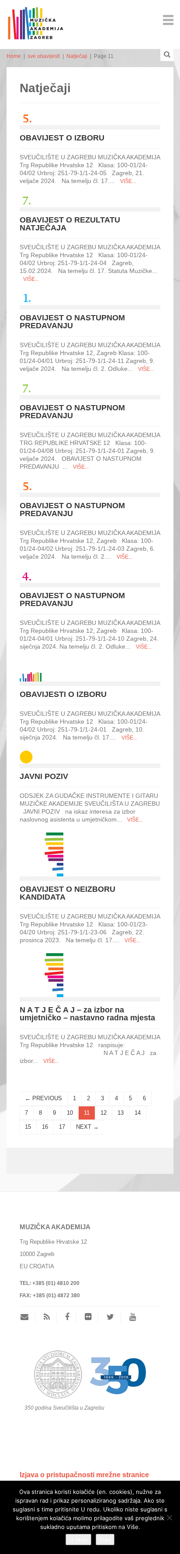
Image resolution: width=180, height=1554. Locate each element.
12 (103, 1112)
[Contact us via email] (28, 1317)
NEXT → (87, 1126)
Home (14, 56)
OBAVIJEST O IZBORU (62, 137)
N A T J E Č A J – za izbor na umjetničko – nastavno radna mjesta (87, 1013)
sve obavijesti (44, 56)
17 (62, 1126)
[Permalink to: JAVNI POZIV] (26, 756)
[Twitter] (110, 1317)
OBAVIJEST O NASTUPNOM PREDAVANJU (72, 321)
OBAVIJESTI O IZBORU (63, 694)
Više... (128, 181)
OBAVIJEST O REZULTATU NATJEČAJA (70, 223)
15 (28, 1126)
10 (70, 1112)
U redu (78, 1539)
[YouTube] (132, 1317)
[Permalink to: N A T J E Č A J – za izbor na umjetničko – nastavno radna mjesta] (41, 974)
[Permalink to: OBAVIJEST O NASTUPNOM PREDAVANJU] (26, 297)
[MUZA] (35, 19)
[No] (169, 1517)
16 (45, 1126)
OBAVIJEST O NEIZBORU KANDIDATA (67, 893)
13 (121, 1112)
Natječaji (76, 56)
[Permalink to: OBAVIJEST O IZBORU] (26, 118)
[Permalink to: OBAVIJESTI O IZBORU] (31, 670)
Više (105, 1539)
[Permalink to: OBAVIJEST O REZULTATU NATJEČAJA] (26, 200)
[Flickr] (88, 1317)
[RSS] (46, 1317)
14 (138, 1112)
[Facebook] (67, 1317)
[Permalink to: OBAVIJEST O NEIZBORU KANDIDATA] (41, 854)
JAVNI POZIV (44, 776)
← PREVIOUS (43, 1098)
